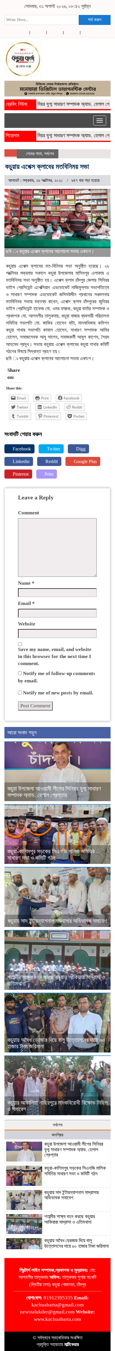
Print (48, 474)
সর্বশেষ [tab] (58, 1125)
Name (26, 583)
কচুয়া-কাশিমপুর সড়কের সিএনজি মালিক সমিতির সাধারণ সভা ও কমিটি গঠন (51, 854)
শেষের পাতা (34, 153)
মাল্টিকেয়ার (71, 1344)
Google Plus (85, 461)
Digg (80, 448)
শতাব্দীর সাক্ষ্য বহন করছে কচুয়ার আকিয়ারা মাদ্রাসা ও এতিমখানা (69, 1219)
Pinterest (20, 474)
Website (26, 624)
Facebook (21, 448)
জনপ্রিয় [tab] (57, 1135)
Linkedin (20, 461)
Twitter (53, 448)
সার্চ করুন (94, 19)
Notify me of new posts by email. (58, 693)
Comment (28, 513)
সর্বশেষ (49, 153)
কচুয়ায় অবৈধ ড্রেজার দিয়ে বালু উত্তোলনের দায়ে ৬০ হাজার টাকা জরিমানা (76, 1243)
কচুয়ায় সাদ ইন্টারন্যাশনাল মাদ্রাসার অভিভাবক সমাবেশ (57, 921)
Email (26, 603)
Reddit (51, 461)
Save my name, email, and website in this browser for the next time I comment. (54, 657)
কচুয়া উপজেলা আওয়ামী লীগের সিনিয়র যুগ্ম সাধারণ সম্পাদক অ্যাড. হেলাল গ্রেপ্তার (54, 791)
